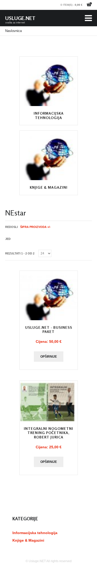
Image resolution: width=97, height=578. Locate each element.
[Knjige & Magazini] (49, 155)
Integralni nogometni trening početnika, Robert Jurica (48, 432)
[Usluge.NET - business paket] (49, 295)
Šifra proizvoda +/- (35, 226)
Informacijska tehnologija (49, 115)
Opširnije (48, 356)
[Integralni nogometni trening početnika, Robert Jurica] (49, 401)
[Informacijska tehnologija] (49, 81)
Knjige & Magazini (49, 187)
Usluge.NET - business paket (48, 329)
